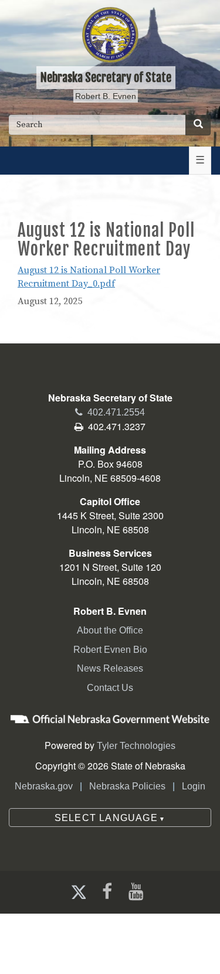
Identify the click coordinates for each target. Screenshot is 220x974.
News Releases (110, 668)
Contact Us (110, 688)
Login (193, 786)
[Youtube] (138, 891)
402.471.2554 (110, 412)
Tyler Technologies (136, 746)
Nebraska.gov (44, 786)
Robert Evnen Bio (110, 650)
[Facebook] (105, 891)
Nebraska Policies (127, 786)
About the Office (110, 630)
